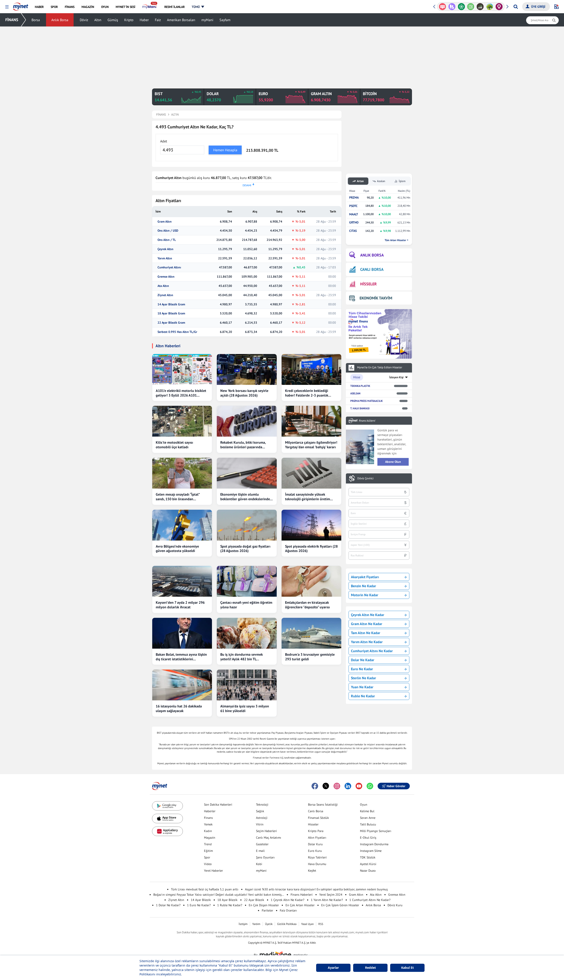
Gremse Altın (166, 277)
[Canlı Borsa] (470, 6)
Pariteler (267, 910)
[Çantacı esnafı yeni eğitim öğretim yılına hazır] (246, 581)
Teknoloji (262, 805)
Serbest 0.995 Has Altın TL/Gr (177, 332)
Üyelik (269, 924)
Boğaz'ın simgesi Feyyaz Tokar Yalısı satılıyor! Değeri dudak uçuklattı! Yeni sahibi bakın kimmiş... (218, 895)
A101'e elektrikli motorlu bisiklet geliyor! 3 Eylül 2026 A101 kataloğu (181, 393)
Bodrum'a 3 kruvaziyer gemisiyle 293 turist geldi (310, 656)
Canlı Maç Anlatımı (268, 838)
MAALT (353, 214)
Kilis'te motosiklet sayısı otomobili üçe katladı (174, 444)
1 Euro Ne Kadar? (199, 905)
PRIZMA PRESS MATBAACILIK (366, 400)
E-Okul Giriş (368, 838)
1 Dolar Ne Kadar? (168, 905)
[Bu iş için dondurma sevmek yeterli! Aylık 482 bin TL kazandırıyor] (246, 633)
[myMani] (149, 6)
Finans (208, 818)
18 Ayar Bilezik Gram (171, 313)
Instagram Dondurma (374, 844)
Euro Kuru (315, 851)
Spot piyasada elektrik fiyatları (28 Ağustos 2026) (311, 548)
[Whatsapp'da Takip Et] (370, 786)
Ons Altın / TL (167, 240)
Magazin (209, 838)
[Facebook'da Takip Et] (315, 786)
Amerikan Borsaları (181, 20)
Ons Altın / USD (168, 231)
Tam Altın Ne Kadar (365, 633)
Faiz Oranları (288, 910)
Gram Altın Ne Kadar (366, 624)
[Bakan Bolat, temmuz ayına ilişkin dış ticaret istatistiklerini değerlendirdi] (182, 633)
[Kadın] (489, 6)
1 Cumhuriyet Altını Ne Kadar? (369, 900)
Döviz (84, 20)
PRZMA (354, 197)
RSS (320, 924)
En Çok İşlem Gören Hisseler (340, 905)
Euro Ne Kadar (362, 669)
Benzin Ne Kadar (363, 586)
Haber (144, 20)
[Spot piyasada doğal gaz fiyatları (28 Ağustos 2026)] (246, 525)
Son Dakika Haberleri (218, 805)
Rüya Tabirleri (317, 857)
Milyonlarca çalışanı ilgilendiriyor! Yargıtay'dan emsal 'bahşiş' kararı (311, 444)
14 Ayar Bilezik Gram (171, 304)
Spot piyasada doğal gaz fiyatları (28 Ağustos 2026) (245, 548)
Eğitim (208, 851)
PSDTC (353, 206)
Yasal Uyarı (307, 924)
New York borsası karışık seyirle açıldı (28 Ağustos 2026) (244, 392)
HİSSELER (368, 283)
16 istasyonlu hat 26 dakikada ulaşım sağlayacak (179, 708)
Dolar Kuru (315, 844)
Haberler (209, 811)
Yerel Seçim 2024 (330, 895)
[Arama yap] (516, 6)
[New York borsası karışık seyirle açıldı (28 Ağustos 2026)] (246, 369)
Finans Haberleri (302, 895)
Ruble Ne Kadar (363, 696)
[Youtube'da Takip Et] (359, 786)
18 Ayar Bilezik (227, 900)
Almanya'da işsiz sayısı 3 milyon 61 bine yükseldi (244, 708)
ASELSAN (355, 393)
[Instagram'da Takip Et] (337, 786)
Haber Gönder (396, 786)
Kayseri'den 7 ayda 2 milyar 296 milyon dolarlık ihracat (180, 604)
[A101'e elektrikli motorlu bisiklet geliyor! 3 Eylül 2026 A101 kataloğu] (182, 369)
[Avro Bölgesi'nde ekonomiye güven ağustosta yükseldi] (182, 525)
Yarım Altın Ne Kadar (367, 642)
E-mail (260, 851)
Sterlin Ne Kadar (363, 678)
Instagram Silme (371, 851)
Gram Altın (165, 221)
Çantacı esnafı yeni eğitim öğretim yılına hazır (246, 604)
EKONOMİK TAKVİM (376, 298)
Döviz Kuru (395, 905)
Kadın (208, 831)
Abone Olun (393, 462)
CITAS (353, 231)
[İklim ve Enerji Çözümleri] (480, 6)
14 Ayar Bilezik (201, 900)
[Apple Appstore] (167, 818)
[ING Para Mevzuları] (499, 6)
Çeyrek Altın (165, 249)
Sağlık (260, 811)
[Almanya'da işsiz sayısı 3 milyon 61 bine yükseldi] (246, 685)
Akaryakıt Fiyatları (365, 577)
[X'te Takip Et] (326, 786)
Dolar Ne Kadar (362, 660)
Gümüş (113, 20)
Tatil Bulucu (368, 824)
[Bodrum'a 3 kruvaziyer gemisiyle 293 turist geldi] (311, 633)
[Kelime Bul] (461, 6)
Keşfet (312, 871)
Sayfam (224, 20)
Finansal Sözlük (318, 818)
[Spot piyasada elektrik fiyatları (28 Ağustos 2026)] (311, 525)
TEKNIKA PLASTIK (360, 386)
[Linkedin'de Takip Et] (348, 786)
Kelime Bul (367, 811)
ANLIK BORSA (372, 255)
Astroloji (261, 818)
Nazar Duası (368, 871)
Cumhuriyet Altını (169, 267)
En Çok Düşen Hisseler (264, 905)
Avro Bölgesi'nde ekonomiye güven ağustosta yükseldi (177, 548)
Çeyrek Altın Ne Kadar (367, 615)
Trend (208, 844)
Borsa (36, 20)
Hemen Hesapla (225, 150)
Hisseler (313, 824)
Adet (163, 141)
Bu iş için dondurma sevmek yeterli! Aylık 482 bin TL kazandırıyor (241, 656)
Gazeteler (262, 844)
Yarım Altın (165, 258)
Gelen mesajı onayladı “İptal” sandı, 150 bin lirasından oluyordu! (178, 496)
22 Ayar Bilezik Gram (171, 323)
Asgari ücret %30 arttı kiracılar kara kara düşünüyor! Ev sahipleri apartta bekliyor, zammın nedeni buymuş (316, 889)
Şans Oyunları (265, 857)
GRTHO (353, 222)
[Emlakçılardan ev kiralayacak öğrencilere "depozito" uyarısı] (311, 581)
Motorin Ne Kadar (364, 595)
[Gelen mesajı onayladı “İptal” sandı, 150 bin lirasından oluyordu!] (182, 473)
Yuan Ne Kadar (362, 687)
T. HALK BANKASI (359, 408)
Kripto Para (315, 831)
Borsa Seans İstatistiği (323, 805)
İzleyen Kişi (396, 377)
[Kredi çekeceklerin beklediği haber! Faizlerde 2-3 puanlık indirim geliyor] (311, 369)
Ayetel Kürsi (368, 864)
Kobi (259, 864)
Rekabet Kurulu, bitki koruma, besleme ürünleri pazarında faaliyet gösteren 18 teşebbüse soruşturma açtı (244, 444)
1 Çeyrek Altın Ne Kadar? (287, 900)
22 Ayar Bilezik (254, 900)
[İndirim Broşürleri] (442, 6)
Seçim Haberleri (266, 831)
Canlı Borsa (315, 811)
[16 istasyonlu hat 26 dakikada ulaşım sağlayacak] (182, 685)
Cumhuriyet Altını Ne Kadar (372, 651)
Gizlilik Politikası (287, 924)
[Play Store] (167, 806)
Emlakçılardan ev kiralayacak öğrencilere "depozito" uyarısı (307, 604)
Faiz (158, 20)
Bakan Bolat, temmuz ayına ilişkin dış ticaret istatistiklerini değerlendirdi (181, 656)
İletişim (243, 924)
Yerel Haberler (213, 871)
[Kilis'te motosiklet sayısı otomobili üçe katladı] (182, 421)
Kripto (129, 20)
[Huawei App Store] (167, 831)
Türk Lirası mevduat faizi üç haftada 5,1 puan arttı (204, 889)
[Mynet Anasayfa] (20, 5)
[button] (7, 7)
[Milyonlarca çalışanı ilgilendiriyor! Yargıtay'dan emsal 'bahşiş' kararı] (311, 421)
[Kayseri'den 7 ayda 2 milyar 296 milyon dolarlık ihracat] (182, 581)
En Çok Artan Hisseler (300, 905)
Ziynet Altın (165, 295)
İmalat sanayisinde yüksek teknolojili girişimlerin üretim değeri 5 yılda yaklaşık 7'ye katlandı (307, 496)
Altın (97, 20)
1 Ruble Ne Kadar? (229, 905)
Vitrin (259, 824)
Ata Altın (163, 286)
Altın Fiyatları (317, 838)
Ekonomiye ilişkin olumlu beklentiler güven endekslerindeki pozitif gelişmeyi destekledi (246, 496)
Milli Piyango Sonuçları (375, 831)
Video (208, 864)
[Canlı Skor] (452, 6)
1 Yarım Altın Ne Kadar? (327, 900)
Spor (207, 857)
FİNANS (11, 19)
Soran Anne (367, 818)
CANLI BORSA (372, 269)
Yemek (208, 824)
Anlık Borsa (59, 20)
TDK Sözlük (367, 857)
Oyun (363, 805)
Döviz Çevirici (365, 478)
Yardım (256, 924)
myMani (207, 20)
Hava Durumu (317, 864)
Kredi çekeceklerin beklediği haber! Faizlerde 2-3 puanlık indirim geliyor (306, 393)
